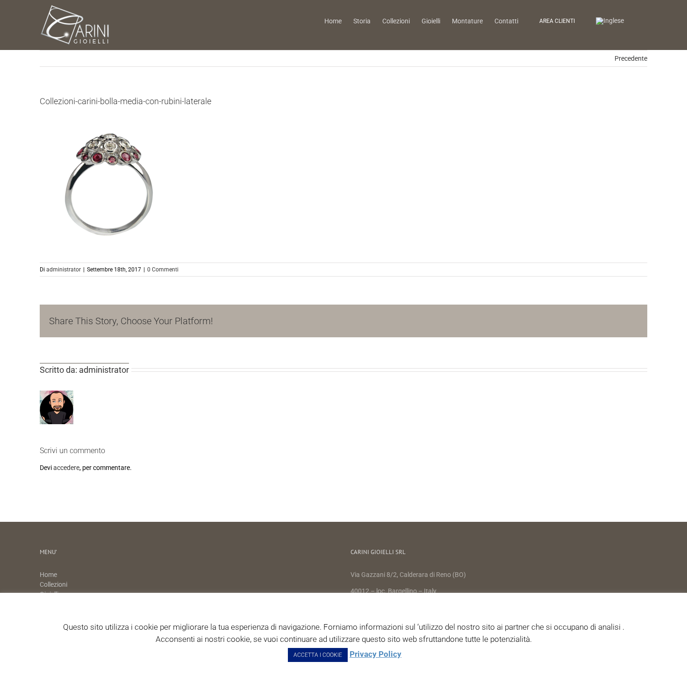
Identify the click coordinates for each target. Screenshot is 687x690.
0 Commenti (163, 269)
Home (49, 574)
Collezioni (53, 584)
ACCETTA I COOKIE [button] (317, 655)
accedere (66, 467)
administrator (63, 269)
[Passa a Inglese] (610, 20)
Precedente (631, 58)
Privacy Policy (375, 654)
